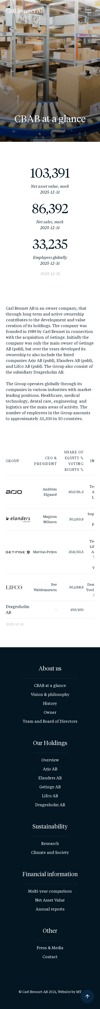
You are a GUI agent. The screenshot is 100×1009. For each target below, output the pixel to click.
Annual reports (50, 909)
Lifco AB (50, 796)
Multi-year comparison (50, 891)
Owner (50, 712)
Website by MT (70, 992)
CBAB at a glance (50, 685)
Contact (50, 957)
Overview (50, 760)
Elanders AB (50, 778)
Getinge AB (50, 787)
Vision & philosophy (50, 694)
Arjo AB (50, 769)
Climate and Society (50, 852)
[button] (88, 11)
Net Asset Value (50, 900)
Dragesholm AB (50, 805)
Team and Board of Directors (50, 721)
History (50, 703)
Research (50, 843)
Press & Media (50, 948)
